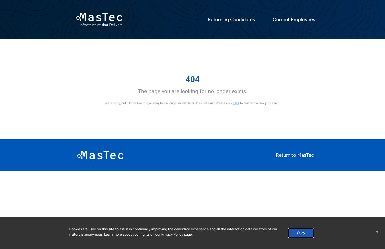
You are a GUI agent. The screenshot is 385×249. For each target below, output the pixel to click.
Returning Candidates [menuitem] (231, 19)
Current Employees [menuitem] (294, 19)
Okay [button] (301, 233)
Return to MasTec (295, 155)
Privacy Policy (172, 234)
